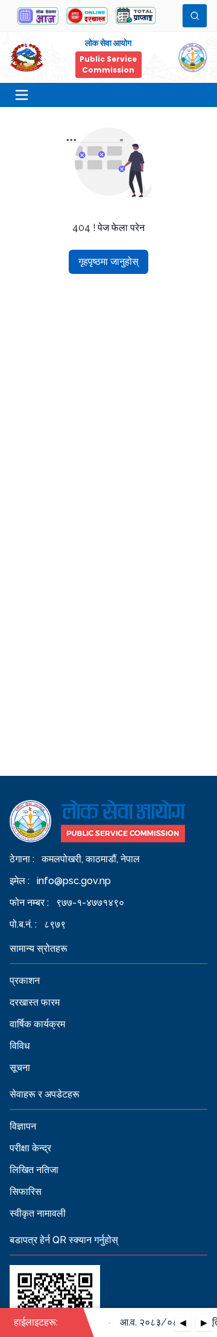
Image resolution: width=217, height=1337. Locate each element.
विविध (20, 1046)
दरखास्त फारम (35, 1002)
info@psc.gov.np (74, 880)
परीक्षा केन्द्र (30, 1148)
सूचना (20, 1067)
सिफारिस (26, 1191)
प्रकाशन (25, 980)
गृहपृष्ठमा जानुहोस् (108, 261)
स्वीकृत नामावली (38, 1213)
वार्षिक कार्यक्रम (37, 1024)
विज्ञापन (23, 1126)
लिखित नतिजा (34, 1170)
